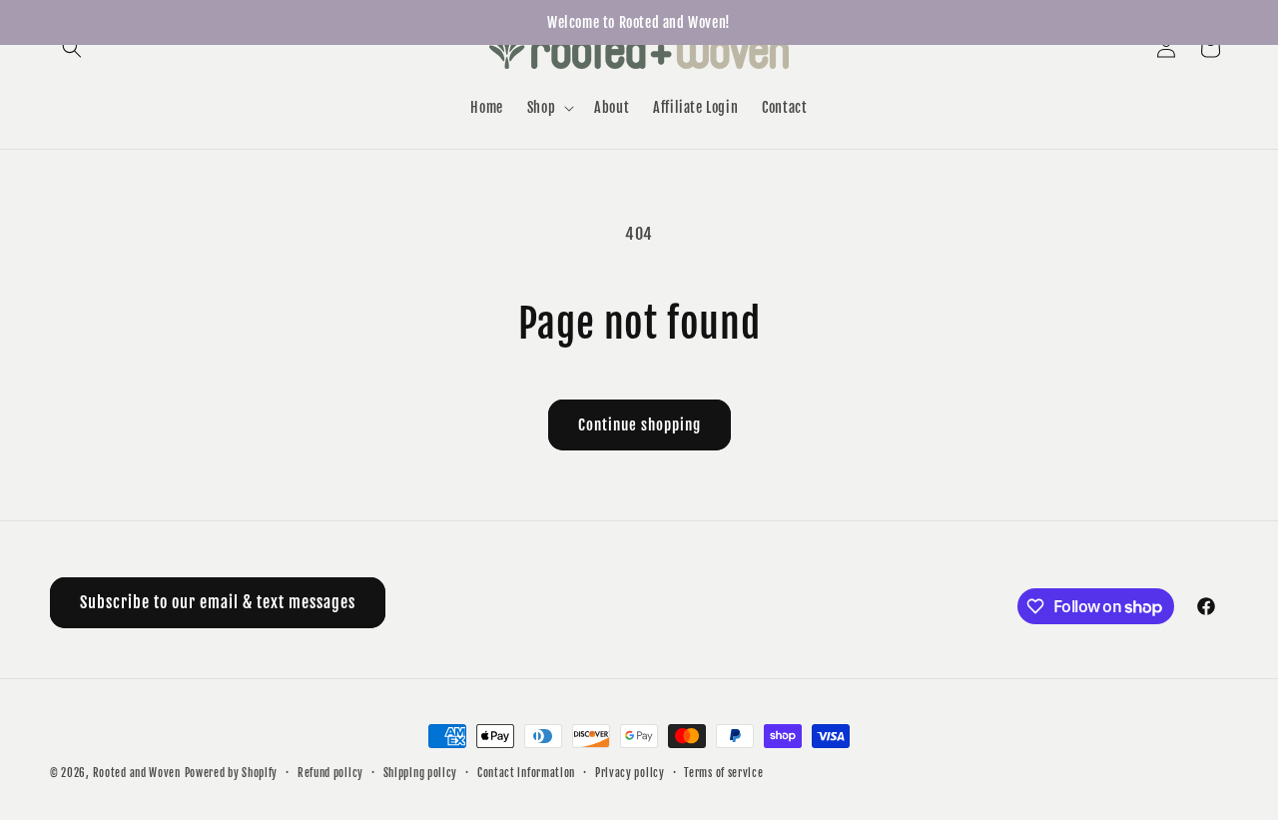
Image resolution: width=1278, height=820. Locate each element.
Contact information (526, 773)
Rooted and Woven (137, 773)
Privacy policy (630, 773)
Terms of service (723, 773)
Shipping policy (420, 773)
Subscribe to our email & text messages (217, 602)
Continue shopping (639, 424)
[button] (72, 48)
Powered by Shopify (232, 773)
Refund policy (330, 773)
